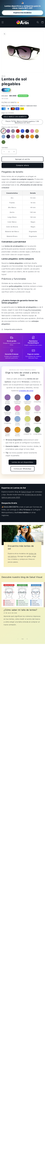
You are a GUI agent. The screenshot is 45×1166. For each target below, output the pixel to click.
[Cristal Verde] (3, 142)
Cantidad (5, 147)
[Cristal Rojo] (18, 131)
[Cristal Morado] (8, 131)
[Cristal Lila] (13, 136)
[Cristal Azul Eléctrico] (22, 131)
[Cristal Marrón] (27, 136)
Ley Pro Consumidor (33, 310)
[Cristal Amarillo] (18, 136)
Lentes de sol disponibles (22, 462)
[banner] (22, 8)
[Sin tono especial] (3, 131)
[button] (2, 22)
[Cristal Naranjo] (32, 136)
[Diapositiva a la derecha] (27, 639)
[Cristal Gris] (27, 131)
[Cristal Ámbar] (37, 131)
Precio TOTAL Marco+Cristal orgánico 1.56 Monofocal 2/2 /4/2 (22, 122)
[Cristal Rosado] (32, 131)
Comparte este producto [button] (13, 329)
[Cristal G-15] (37, 136)
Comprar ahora (22, 165)
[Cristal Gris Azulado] (8, 136)
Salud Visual (26, 492)
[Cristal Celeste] (3, 136)
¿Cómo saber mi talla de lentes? (20, 610)
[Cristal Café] (22, 136)
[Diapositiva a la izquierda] (18, 639)
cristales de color (26, 391)
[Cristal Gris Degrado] (13, 131)
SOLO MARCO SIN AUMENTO (15, 116)
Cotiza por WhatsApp (22, 469)
